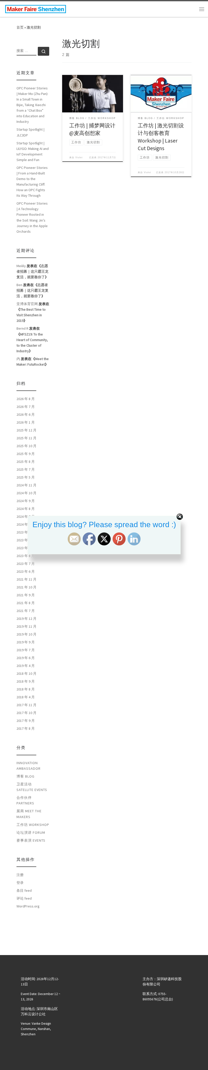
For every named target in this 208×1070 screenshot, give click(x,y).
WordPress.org (28, 906)
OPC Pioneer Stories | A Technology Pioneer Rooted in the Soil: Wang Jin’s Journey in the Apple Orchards (32, 217)
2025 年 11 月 (26, 438)
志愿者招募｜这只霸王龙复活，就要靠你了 (32, 271)
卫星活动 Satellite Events (31, 787)
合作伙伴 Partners (25, 800)
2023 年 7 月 (25, 563)
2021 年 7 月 (25, 610)
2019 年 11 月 (26, 626)
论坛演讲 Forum (30, 832)
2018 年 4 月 (25, 697)
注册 (20, 875)
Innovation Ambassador (28, 766)
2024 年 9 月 (25, 501)
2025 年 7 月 (25, 469)
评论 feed (24, 898)
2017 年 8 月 (25, 728)
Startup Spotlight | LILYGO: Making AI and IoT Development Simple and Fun (32, 151)
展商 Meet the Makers (29, 814)
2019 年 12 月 (26, 618)
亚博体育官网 (27, 304)
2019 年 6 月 (25, 658)
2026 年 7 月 (25, 406)
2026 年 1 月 (25, 422)
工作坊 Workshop (32, 824)
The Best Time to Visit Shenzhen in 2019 (31, 315)
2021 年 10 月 (26, 587)
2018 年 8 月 (25, 689)
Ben (19, 285)
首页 (20, 27)
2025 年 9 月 (25, 453)
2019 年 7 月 (25, 650)
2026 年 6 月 (25, 414)
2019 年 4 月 (25, 665)
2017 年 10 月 (26, 712)
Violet (79, 157)
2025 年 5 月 (25, 477)
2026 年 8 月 (25, 399)
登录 (20, 882)
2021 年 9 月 (25, 595)
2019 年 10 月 (26, 634)
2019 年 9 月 (25, 642)
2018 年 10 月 (26, 673)
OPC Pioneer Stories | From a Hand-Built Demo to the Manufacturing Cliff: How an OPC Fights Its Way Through (32, 181)
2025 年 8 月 (25, 461)
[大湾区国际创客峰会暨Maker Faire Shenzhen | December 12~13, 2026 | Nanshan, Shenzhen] (35, 8)
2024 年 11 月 (26, 485)
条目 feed (24, 890)
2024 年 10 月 (26, 493)
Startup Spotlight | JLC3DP (30, 132)
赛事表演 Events (30, 840)
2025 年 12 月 (26, 430)
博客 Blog (25, 776)
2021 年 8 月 (25, 603)
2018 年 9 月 (25, 681)
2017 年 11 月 (26, 705)
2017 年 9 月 (25, 720)
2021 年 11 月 (26, 579)
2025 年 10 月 (26, 446)
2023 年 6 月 (25, 571)
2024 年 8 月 (25, 508)
